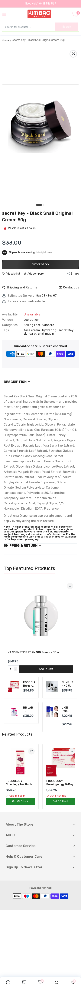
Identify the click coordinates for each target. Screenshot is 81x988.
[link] (70, 586)
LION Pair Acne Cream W (67, 709)
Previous (8, 627)
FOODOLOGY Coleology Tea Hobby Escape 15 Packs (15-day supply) (20, 782)
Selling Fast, (33, 325)
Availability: (10, 314)
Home (5, 40)
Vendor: (7, 319)
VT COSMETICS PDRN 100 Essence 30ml (34, 652)
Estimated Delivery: (21, 295)
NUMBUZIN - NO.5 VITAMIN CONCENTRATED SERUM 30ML (67, 684)
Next (72, 627)
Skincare (48, 325)
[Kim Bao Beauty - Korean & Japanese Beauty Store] (39, 15)
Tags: (6, 330)
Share (75, 273)
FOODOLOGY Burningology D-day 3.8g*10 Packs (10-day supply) (29, 684)
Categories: (10, 325)
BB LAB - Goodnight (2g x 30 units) (29, 709)
